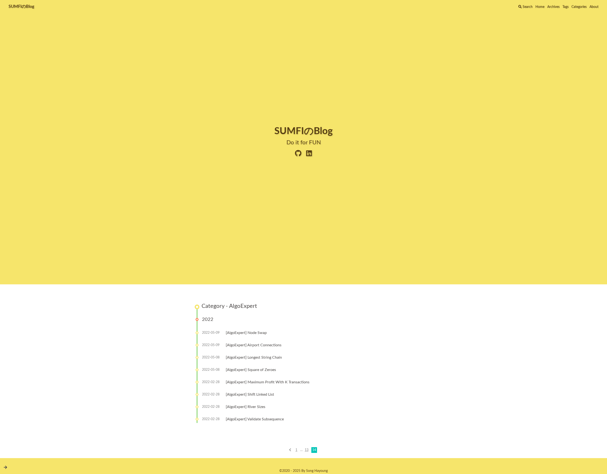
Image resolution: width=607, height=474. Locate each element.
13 (306, 450)
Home (539, 7)
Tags (565, 7)
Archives (553, 7)
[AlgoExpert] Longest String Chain (254, 357)
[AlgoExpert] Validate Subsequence (255, 419)
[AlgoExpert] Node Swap (246, 333)
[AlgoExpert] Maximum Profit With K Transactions (267, 382)
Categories (579, 7)
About (593, 7)
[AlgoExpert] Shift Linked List (250, 394)
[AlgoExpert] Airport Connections (253, 345)
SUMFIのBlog (21, 7)
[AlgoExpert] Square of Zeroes (251, 370)
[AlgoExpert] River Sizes (245, 407)
